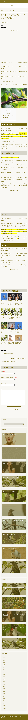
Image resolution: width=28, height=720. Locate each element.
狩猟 (4, 676)
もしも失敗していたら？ (9, 115)
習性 (4, 693)
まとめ (3, 119)
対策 (4, 664)
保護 (5, 353)
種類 (4, 688)
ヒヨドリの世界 (14, 5)
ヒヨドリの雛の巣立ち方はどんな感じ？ (4, 302)
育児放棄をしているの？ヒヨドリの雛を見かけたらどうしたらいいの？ (11, 303)
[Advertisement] (14, 45)
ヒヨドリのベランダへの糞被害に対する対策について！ (11, 317)
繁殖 (4, 691)
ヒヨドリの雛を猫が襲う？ (18, 343)
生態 (4, 679)
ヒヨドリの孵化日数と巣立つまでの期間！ (18, 331)
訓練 (12, 353)
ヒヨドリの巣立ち (6, 113)
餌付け (4, 705)
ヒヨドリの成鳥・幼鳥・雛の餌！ (11, 343)
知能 (4, 686)
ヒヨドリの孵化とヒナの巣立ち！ (4, 331)
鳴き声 (4, 708)
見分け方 (5, 698)
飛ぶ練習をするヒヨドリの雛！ (4, 343)
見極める (8, 353)
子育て (4, 662)
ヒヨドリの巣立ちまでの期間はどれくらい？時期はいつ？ (18, 302)
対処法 (5, 117)
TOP (6, 10)
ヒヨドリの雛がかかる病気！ (18, 316)
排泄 (4, 669)
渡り (4, 674)
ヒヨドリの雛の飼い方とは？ (11, 330)
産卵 (4, 681)
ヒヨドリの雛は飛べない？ (4, 316)
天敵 (4, 660)
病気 (4, 684)
